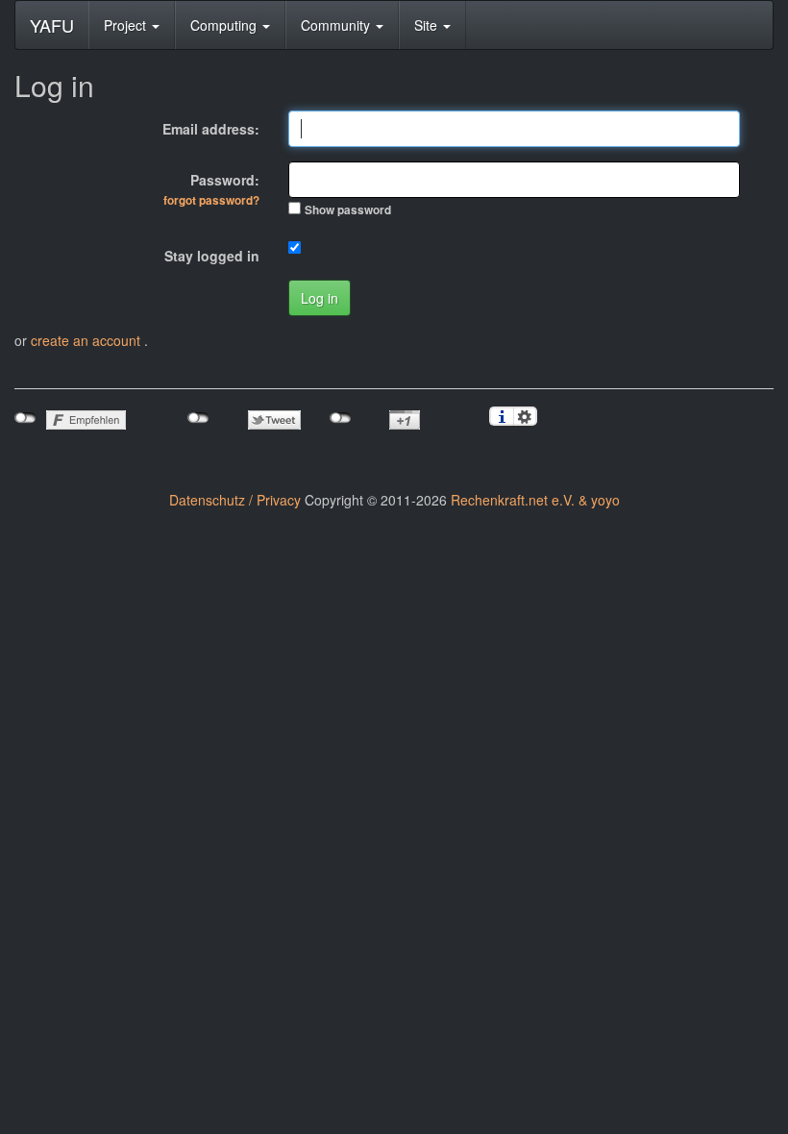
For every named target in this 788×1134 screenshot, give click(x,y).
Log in (319, 298)
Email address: (210, 128)
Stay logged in (211, 255)
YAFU (52, 24)
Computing (225, 25)
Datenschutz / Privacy (235, 499)
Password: (211, 189)
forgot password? (211, 200)
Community (337, 25)
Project (127, 25)
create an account (87, 340)
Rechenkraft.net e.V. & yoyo (535, 499)
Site (427, 25)
